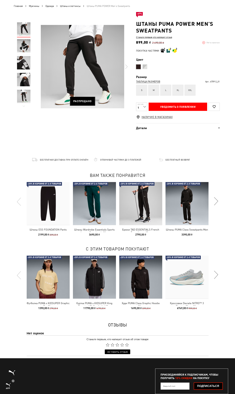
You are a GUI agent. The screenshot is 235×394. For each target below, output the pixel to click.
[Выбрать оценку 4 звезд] (122, 345)
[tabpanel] (82, 67)
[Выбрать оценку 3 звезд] (117, 345)
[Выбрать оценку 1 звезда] (107, 345)
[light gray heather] (145, 66)
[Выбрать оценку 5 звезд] (127, 345)
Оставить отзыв (117, 351)
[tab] (178, 128)
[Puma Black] (138, 66)
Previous (19, 201)
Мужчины (34, 6)
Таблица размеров (148, 81)
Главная (18, 6)
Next (126, 67)
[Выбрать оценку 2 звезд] (112, 345)
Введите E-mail (169, 386)
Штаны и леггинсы (70, 6)
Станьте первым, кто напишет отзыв (154, 37)
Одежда (49, 6)
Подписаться (208, 386)
